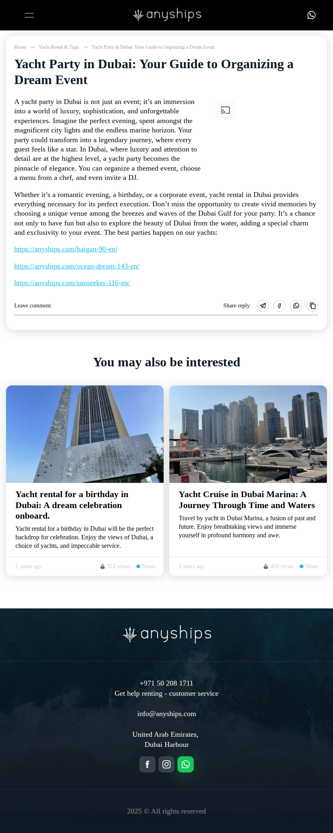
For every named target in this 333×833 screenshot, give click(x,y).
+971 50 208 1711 (166, 683)
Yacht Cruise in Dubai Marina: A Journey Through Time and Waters (247, 499)
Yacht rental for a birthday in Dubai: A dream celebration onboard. (71, 505)
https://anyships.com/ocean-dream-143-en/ (76, 266)
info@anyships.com (166, 714)
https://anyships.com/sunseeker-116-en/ (72, 283)
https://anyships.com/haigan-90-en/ (65, 249)
